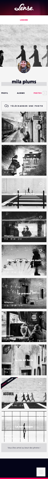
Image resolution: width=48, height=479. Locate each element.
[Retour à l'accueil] (24, 7)
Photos (38, 93)
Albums (21, 93)
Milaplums (8, 136)
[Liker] (40, 117)
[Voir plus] (44, 93)
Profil (4, 93)
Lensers (24, 20)
